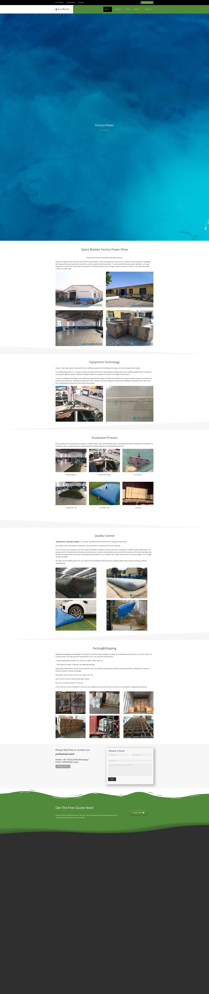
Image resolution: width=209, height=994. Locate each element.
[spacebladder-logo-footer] (62, 9)
